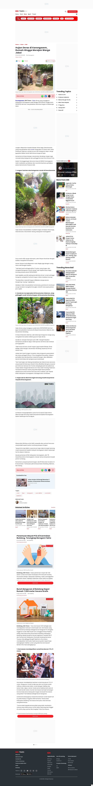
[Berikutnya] (55, 595)
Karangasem (19, 100)
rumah (32, 149)
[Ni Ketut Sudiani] (17, 502)
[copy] (53, 96)
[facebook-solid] (46, 96)
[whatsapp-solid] (42, 96)
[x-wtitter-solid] (49, 96)
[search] (66, 11)
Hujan (34, 100)
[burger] (77, 14)
